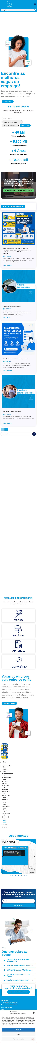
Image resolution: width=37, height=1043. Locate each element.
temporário (18, 666)
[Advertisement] (18, 23)
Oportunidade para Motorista (11, 306)
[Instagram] (8, 990)
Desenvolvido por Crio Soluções (18, 1006)
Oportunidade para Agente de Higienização (16, 358)
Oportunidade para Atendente (12, 411)
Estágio (18, 635)
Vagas (18, 620)
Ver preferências (18, 1039)
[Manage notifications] (33, 1039)
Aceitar (18, 1029)
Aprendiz (18, 651)
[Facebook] (3, 990)
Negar (18, 1034)
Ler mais (4, 786)
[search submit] (34, 434)
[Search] (35, 10)
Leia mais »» (7, 265)
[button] (34, 1013)
